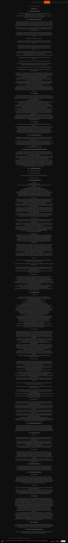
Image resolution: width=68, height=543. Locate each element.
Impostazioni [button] (52, 541)
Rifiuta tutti (58, 541)
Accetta (63, 541)
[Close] (66, 541)
